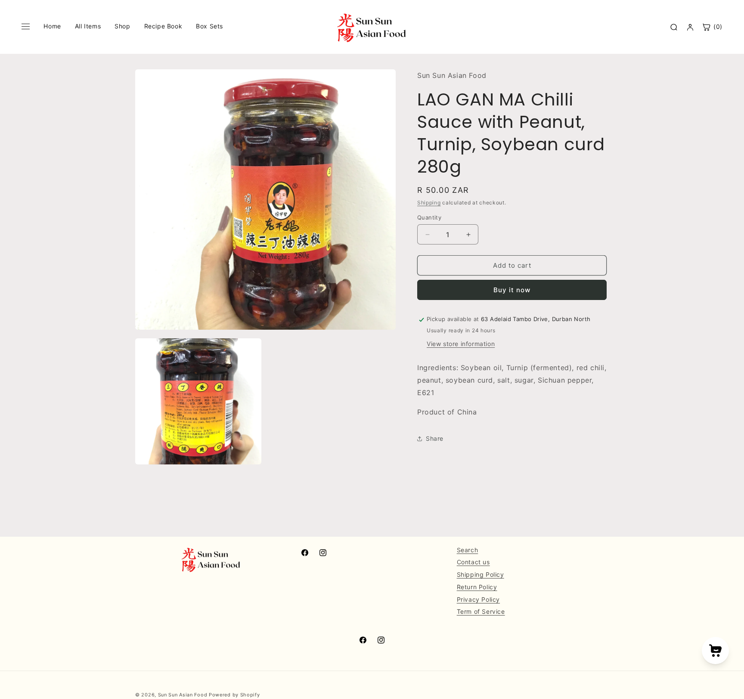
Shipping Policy (480, 574)
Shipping (429, 202)
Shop (122, 26)
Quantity (429, 217)
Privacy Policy (478, 599)
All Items (88, 26)
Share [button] (434, 438)
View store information (461, 344)
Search (467, 550)
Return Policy (477, 587)
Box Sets (209, 26)
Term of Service (481, 611)
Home (52, 26)
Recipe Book (163, 26)
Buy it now (511, 290)
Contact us (473, 562)
